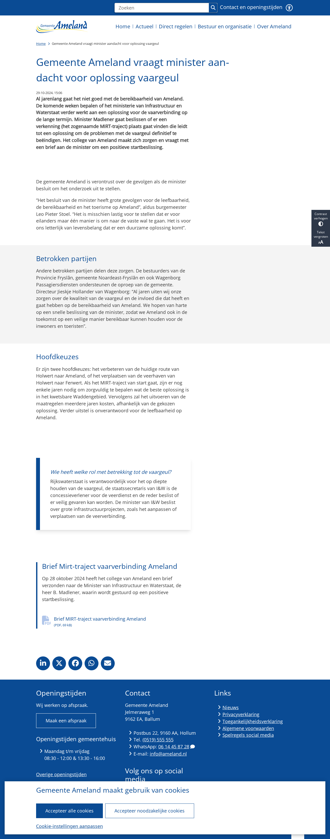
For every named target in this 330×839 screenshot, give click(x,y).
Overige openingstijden (61, 774)
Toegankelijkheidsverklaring (252, 721)
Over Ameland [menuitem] (274, 26)
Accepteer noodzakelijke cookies (149, 811)
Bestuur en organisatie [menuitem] (225, 26)
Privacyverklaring (240, 714)
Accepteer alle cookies (69, 811)
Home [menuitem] (123, 26)
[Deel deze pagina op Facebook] (75, 663)
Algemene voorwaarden (248, 728)
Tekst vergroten (321, 234)
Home (41, 43)
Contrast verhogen (321, 216)
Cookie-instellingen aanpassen (69, 826)
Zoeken (213, 7)
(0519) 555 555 (158, 740)
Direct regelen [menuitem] (175, 26)
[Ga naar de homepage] (62, 26)
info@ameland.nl (168, 754)
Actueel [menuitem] (144, 26)
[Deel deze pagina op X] (59, 663)
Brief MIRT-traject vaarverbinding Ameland (100, 621)
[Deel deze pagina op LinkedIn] (43, 663)
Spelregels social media (248, 735)
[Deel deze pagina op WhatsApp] (91, 663)
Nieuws (230, 707)
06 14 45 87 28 (173, 746)
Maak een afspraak (66, 720)
